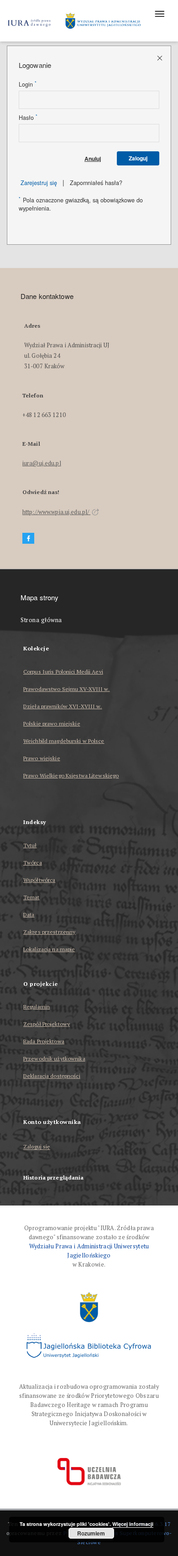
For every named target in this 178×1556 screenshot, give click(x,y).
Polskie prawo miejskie (51, 723)
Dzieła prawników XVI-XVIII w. (62, 706)
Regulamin (36, 1006)
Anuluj (92, 159)
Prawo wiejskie (41, 758)
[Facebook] (28, 538)
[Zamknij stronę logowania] (160, 57)
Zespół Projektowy (46, 1023)
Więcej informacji (132, 1523)
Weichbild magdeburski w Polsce (64, 740)
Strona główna (41, 620)
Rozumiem (91, 1533)
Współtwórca (39, 879)
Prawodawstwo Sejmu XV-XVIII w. (66, 688)
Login (28, 84)
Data (28, 914)
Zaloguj (138, 158)
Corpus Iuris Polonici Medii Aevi (63, 671)
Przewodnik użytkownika (54, 1058)
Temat (31, 897)
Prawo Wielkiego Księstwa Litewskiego (71, 775)
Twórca (32, 862)
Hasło (28, 117)
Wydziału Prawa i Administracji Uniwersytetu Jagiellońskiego (89, 1250)
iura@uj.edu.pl (41, 463)
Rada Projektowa (43, 1041)
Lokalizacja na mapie (49, 949)
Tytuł (30, 845)
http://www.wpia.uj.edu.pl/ (56, 512)
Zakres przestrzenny (49, 931)
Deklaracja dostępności (51, 1075)
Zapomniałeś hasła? (96, 183)
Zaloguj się (36, 1147)
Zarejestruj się (39, 183)
